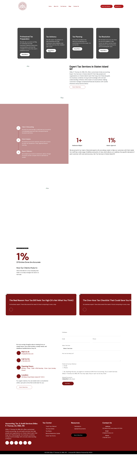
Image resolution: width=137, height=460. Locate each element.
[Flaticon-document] (29, 443)
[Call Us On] (18, 360)
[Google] (25, 443)
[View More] (11, 309)
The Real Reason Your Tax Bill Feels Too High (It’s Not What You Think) (41, 300)
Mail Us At (25, 352)
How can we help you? (68, 353)
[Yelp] (16, 443)
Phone (94, 339)
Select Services (66, 345)
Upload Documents (67, 377)
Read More (25, 54)
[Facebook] (7, 443)
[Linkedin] (20, 443)
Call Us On (25, 359)
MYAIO (90, 452)
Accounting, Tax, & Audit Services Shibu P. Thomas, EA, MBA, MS (21, 424)
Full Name (64, 332)
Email (63, 339)
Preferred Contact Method (69, 364)
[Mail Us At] (18, 353)
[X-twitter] (11, 443)
